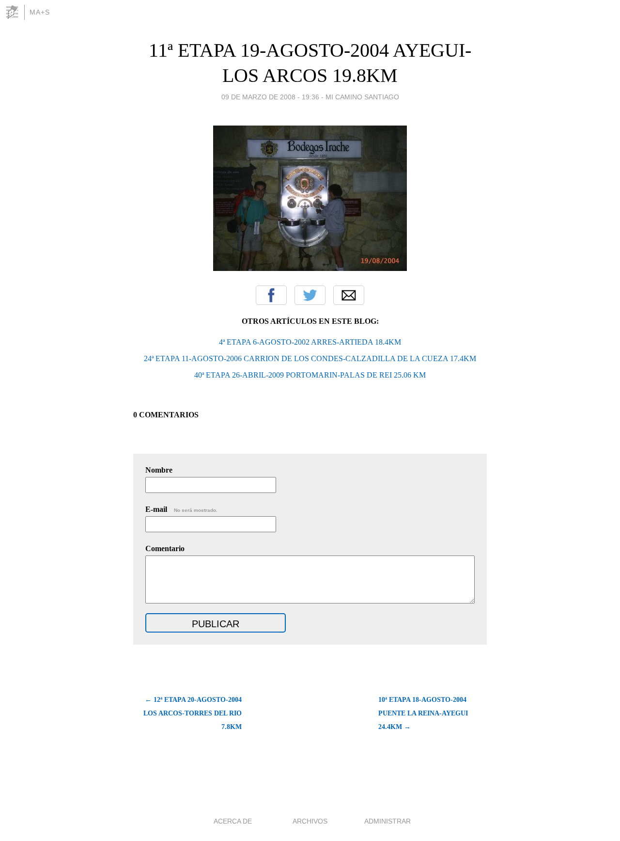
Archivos (310, 821)
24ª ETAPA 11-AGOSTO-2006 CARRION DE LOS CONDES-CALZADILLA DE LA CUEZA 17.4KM (310, 358)
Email (348, 295)
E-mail (181, 509)
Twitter (310, 295)
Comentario (165, 548)
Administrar (387, 821)
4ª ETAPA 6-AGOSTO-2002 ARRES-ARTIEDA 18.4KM (310, 342)
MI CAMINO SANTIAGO (362, 97)
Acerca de (233, 821)
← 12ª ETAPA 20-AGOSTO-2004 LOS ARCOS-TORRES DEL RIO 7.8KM (192, 713)
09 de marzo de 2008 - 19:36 (270, 97)
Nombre (158, 470)
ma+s (40, 12)
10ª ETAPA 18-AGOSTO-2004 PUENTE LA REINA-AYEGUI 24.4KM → (423, 713)
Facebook (271, 295)
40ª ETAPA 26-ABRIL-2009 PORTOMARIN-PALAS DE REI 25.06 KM (310, 375)
